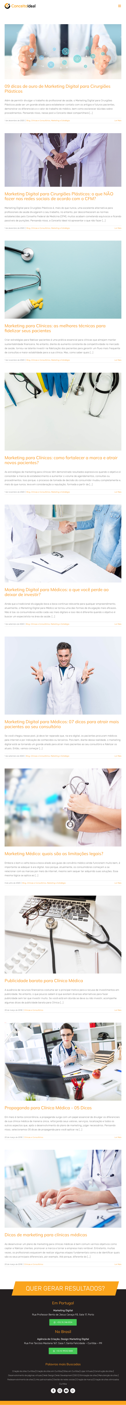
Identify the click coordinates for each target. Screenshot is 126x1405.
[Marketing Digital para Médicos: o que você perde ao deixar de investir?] (63, 544)
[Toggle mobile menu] (119, 6)
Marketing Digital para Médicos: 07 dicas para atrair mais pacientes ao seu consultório (62, 724)
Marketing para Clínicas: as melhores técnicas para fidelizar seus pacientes (55, 328)
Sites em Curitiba (71, 1371)
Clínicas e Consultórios (40, 120)
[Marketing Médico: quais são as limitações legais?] (63, 807)
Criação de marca (85, 1379)
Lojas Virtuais (87, 1371)
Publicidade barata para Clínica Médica (44, 980)
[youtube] (66, 1390)
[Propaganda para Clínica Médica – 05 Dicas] (63, 1062)
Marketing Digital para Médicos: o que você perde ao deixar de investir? (57, 592)
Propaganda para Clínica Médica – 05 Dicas (48, 1107)
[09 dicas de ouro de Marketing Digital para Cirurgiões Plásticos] (63, 51)
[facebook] (53, 1390)
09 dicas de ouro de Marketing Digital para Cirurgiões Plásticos (57, 88)
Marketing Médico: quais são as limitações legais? (54, 853)
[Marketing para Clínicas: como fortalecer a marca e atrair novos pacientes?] (63, 412)
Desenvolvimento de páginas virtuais (25, 1375)
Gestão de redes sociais (64, 1379)
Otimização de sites (88, 1375)
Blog (28, 120)
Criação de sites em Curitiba (49, 1371)
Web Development (64, 1375)
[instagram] (59, 1390)
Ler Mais (117, 120)
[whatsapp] (72, 1390)
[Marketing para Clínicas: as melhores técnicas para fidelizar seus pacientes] (63, 280)
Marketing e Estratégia (60, 120)
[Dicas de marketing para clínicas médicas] (63, 1189)
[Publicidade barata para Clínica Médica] (63, 935)
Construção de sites (103, 1371)
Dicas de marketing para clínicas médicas (46, 1234)
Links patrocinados (43, 1379)
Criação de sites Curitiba (23, 1371)
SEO (76, 1375)
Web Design (48, 1375)
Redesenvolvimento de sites (20, 1379)
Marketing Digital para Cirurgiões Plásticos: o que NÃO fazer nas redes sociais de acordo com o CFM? (59, 196)
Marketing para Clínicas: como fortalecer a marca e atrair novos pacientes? (61, 460)
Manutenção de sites (108, 1375)
